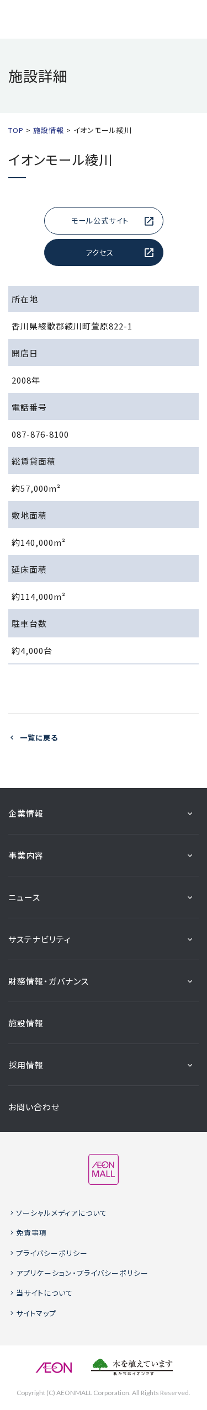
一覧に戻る (39, 737)
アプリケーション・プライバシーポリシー (82, 1273)
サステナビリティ (39, 939)
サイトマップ (36, 1313)
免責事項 (31, 1232)
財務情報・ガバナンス (48, 981)
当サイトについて (44, 1292)
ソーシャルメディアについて (61, 1212)
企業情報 (26, 813)
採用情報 (26, 1065)
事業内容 (26, 855)
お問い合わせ (34, 1107)
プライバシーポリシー (52, 1253)
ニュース (24, 897)
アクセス (100, 252)
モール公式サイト (100, 220)
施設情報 (26, 1023)
